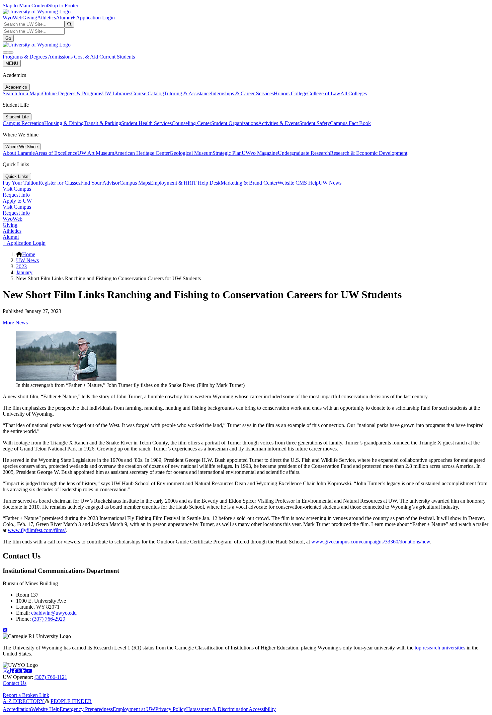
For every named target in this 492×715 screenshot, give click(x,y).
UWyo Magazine (260, 153)
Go (8, 38)
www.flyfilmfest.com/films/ (37, 530)
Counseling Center (191, 123)
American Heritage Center (142, 153)
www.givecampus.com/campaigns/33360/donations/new (370, 541)
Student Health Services (146, 123)
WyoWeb (12, 17)
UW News (330, 183)
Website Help (45, 709)
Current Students (117, 57)
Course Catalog (147, 93)
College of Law (323, 93)
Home (28, 254)
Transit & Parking (102, 123)
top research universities (440, 647)
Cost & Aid (86, 57)
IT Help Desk (206, 183)
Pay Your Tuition (20, 183)
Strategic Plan (227, 153)
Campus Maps (134, 183)
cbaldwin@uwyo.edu (54, 613)
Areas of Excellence (56, 153)
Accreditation (17, 709)
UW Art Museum (95, 153)
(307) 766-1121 (50, 677)
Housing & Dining (64, 123)
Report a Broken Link (26, 695)
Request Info (16, 195)
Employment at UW (134, 709)
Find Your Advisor (99, 183)
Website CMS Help (298, 183)
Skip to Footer (63, 5)
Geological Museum (191, 153)
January (24, 272)
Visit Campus (17, 189)
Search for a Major (22, 93)
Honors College (290, 93)
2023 (21, 266)
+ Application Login (93, 17)
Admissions (61, 57)
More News (15, 322)
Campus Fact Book (350, 123)
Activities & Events (278, 123)
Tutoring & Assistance (187, 93)
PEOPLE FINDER (71, 701)
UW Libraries (116, 93)
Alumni (64, 17)
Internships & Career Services (242, 93)
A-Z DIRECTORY (24, 701)
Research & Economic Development (368, 153)
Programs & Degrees (25, 57)
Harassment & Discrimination (217, 709)
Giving (29, 17)
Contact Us (14, 683)
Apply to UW (17, 201)
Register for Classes (59, 183)
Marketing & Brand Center (249, 183)
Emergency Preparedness (86, 709)
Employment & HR (170, 183)
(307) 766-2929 (48, 619)
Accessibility (262, 709)
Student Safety (314, 123)
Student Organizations (234, 123)
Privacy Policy (170, 709)
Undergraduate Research (304, 153)
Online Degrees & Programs (72, 93)
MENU (11, 63)
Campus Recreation (23, 123)
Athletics (46, 17)
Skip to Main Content (25, 5)
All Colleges (353, 93)
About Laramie (19, 153)
